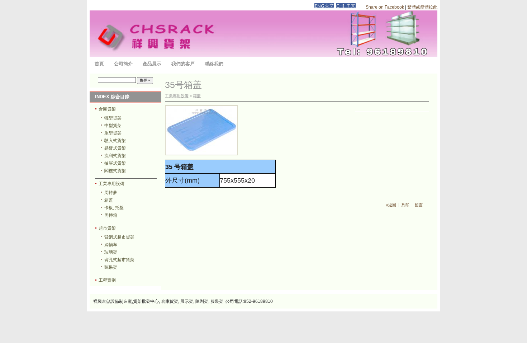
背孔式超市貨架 (119, 259)
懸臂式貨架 (115, 148)
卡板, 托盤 (114, 207)
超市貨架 (107, 228)
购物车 (110, 244)
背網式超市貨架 (119, 237)
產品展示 (152, 63)
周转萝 (110, 192)
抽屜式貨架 (115, 163)
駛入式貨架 (115, 140)
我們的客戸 (183, 63)
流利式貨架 (115, 155)
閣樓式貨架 (115, 170)
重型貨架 (113, 133)
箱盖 (108, 200)
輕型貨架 (113, 118)
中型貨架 (113, 125)
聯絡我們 (214, 63)
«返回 (391, 205)
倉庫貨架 (107, 109)
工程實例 (107, 280)
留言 (419, 205)
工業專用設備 (111, 183)
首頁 (99, 63)
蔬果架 (110, 267)
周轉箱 (110, 215)
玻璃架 (110, 252)
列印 (405, 205)
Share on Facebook (385, 7)
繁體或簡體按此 (422, 7)
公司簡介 (123, 63)
